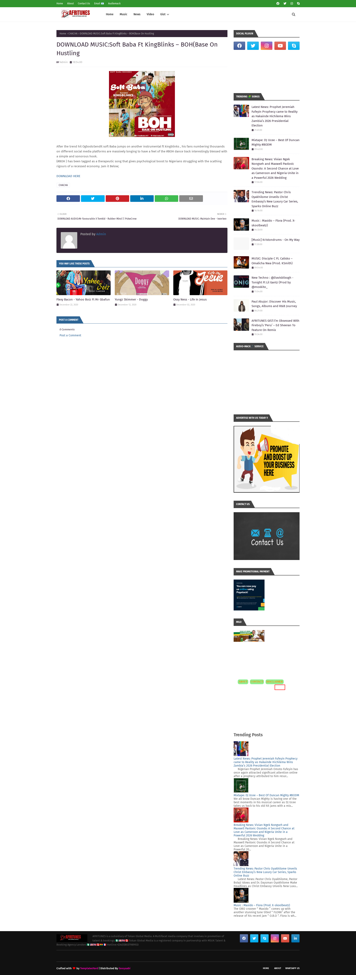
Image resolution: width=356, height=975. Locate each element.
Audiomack (114, 3)
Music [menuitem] (123, 14)
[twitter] (284, 3)
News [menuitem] (137, 14)
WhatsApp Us (292, 968)
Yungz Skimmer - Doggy (131, 299)
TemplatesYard (89, 968)
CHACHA (72, 33)
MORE (279, 687)
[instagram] (291, 3)
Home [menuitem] (110, 14)
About (70, 3)
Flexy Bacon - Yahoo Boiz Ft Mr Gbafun (83, 299)
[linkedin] (295, 938)
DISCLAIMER (274, 681)
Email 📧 (99, 3)
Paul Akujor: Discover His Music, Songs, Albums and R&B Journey (274, 304)
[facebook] (277, 3)
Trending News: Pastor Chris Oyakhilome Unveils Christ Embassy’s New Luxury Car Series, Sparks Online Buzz (275, 199)
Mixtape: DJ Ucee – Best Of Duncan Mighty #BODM (276, 142)
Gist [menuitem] (162, 14)
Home (59, 3)
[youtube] (280, 46)
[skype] (298, 3)
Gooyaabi (124, 968)
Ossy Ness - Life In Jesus (190, 299)
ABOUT (243, 681)
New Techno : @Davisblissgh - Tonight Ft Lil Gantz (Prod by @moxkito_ (272, 282)
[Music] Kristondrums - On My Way (276, 240)
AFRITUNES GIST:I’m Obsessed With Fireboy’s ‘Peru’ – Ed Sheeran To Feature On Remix (275, 325)
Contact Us (84, 3)
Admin (64, 62)
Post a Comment (70, 335)
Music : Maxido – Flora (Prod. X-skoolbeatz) (273, 223)
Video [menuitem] (150, 14)
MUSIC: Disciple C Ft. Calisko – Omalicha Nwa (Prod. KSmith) (272, 261)
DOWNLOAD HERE (68, 176)
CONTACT (257, 681)
